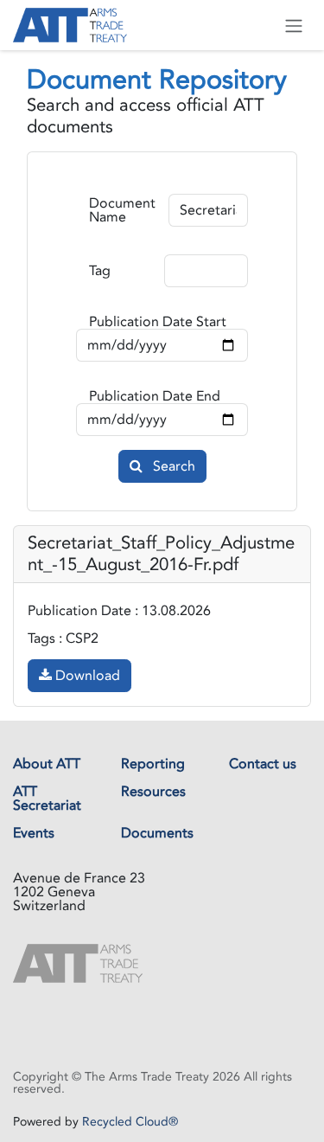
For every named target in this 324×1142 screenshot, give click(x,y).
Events (33, 833)
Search (172, 466)
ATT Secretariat (47, 798)
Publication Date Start (157, 322)
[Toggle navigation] (293, 25)
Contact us (262, 763)
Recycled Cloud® (130, 1121)
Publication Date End (154, 396)
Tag (100, 270)
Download (86, 675)
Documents (157, 833)
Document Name (122, 210)
